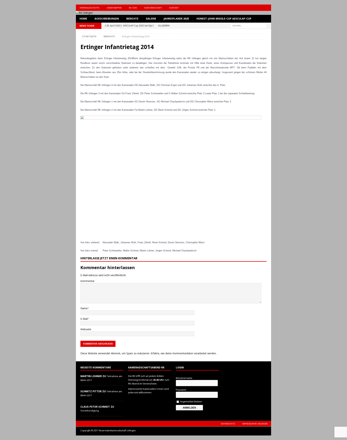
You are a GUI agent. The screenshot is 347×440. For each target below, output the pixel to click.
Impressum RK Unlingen (254, 423)
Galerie (151, 18)
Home (83, 18)
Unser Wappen (114, 7)
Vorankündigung (89, 410)
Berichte (132, 18)
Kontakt (174, 7)
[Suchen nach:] (248, 25)
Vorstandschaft (153, 7)
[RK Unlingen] (84, 12)
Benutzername (184, 378)
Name (84, 308)
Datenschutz (228, 423)
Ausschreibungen (107, 18)
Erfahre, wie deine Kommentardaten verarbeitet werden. (184, 353)
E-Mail (84, 318)
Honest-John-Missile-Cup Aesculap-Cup (223, 18)
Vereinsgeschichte (89, 7)
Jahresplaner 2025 (176, 18)
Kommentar (87, 281)
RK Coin (133, 7)
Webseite (85, 329)
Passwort (181, 389)
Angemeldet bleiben (190, 401)
